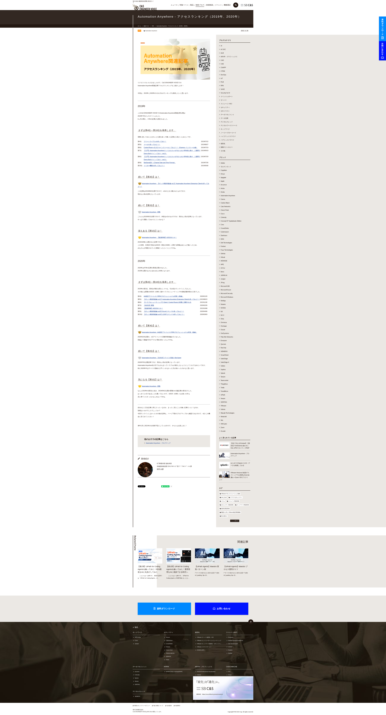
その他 (223, 151)
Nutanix (223, 304)
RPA (153, 26)
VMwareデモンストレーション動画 (230, 493)
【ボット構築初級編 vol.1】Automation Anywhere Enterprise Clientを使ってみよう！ (172, 299)
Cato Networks (225, 206)
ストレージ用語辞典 (233, 501)
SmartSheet (224, 355)
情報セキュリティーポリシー (142, 705)
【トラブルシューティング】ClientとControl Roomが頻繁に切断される (167, 302)
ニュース (174, 5)
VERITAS (224, 402)
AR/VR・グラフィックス (229, 56)
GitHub (223, 253)
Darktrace (224, 235)
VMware (223, 406)
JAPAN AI (224, 275)
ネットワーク (225, 129)
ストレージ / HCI (226, 104)
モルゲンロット (226, 166)
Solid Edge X (225, 362)
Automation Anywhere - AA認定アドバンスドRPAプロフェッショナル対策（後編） (169, 332)
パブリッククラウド (227, 140)
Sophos (223, 369)
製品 (192, 5)
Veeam (223, 398)
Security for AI (225, 93)
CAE (222, 64)
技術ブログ (200, 5)
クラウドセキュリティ (236, 497)
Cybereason (225, 232)
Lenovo (230, 647)
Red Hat (223, 348)
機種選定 (227, 5)
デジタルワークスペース (229, 125)
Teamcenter (224, 380)
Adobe (223, 163)
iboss (222, 272)
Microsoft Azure (226, 290)
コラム (223, 501)
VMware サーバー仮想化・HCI (205, 637)
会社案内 (169, 705)
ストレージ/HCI (231, 632)
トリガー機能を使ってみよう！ (154, 165)
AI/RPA (166, 667)
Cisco (222, 214)
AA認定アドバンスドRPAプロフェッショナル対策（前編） (163, 296)
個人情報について (158, 705)
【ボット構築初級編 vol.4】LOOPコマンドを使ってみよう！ (164, 314)
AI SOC (223, 49)
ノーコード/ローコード (228, 133)
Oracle (223, 329)
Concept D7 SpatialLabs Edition (231, 221)
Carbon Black (225, 203)
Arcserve (224, 185)
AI (221, 46)
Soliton (223, 366)
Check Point (225, 210)
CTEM (223, 71)
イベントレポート (227, 96)
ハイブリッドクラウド (228, 136)
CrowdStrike (225, 228)
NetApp (223, 300)
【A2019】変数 (149, 305)
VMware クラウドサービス (204, 647)
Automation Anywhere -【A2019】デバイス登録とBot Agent (161, 358)
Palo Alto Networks (227, 337)
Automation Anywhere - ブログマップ (158, 443)
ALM (222, 53)
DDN (222, 239)
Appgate (223, 177)
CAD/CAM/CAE (231, 667)
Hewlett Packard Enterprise (235, 640)
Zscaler (223, 431)
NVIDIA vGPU (200, 650)
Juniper (223, 279)
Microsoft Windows (227, 297)
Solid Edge (224, 358)
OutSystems (225, 333)
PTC (229, 671)
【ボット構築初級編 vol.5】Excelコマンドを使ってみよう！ (164, 311)
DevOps (223, 75)
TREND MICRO (170, 653)
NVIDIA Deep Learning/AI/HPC (174, 671)
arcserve (137, 671)
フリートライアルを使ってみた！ (155, 141)
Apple (222, 181)
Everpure (224, 340)
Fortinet (223, 246)
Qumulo (223, 344)
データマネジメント (227, 114)
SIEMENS (224, 351)
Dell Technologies (226, 243)
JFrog (222, 282)
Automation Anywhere (151, 30)
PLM (222, 82)
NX (222, 311)
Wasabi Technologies (227, 413)
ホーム (139, 26)
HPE (222, 264)
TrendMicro (224, 391)
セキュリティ (225, 107)
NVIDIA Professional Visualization (206, 671)
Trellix (222, 387)
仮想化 (223, 143)
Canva (223, 199)
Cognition (224, 170)
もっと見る (234, 520)
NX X (222, 315)
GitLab (223, 257)
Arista (222, 188)
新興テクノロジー (227, 147)
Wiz (222, 420)
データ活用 (224, 118)
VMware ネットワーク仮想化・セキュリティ (209, 643)
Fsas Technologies (227, 250)
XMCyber (224, 424)
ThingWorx (224, 384)
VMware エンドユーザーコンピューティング (209, 640)
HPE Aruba (138, 637)
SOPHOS (168, 656)
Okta (222, 319)
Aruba (223, 192)
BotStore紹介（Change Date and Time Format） (160, 162)
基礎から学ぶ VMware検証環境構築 (230, 512)
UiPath (223, 395)
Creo (222, 224)
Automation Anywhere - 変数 (151, 212)
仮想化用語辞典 (225, 508)
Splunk (223, 373)
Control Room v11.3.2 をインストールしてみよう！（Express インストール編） (171, 147)
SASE (223, 89)
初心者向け (224, 516)
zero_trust (224, 497)
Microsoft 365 (225, 286)
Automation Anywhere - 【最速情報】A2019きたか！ (159, 237)
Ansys (223, 174)
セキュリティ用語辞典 (227, 505)
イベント (218, 5)
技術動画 (209, 5)
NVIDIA (223, 308)
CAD (222, 60)
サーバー (224, 100)
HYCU (223, 268)
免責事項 (177, 705)
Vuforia (223, 409)
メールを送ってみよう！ (152, 144)
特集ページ (184, 5)
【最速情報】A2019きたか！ (153, 308)
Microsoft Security (227, 293)
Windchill (223, 416)
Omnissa (224, 322)
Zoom (222, 427)
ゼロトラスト (225, 111)
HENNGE (224, 261)
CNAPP (223, 67)
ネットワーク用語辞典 (243, 505)
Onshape (224, 326)
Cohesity (223, 217)
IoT (222, 78)
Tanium (223, 377)
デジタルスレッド (227, 122)
